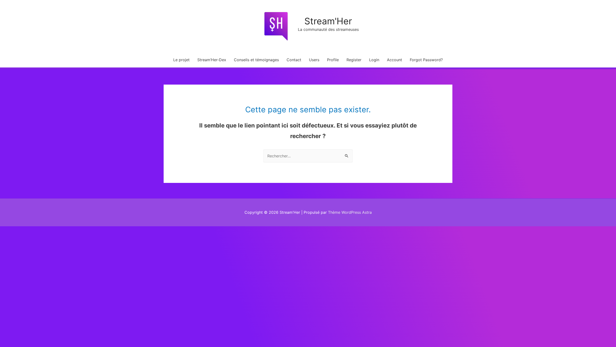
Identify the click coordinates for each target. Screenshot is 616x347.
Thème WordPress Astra (350, 212)
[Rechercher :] (308, 155)
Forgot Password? (426, 59)
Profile (333, 59)
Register (353, 59)
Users (314, 59)
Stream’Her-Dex (211, 59)
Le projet (181, 59)
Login (374, 59)
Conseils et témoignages (256, 59)
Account (394, 59)
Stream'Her (328, 21)
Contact (294, 59)
